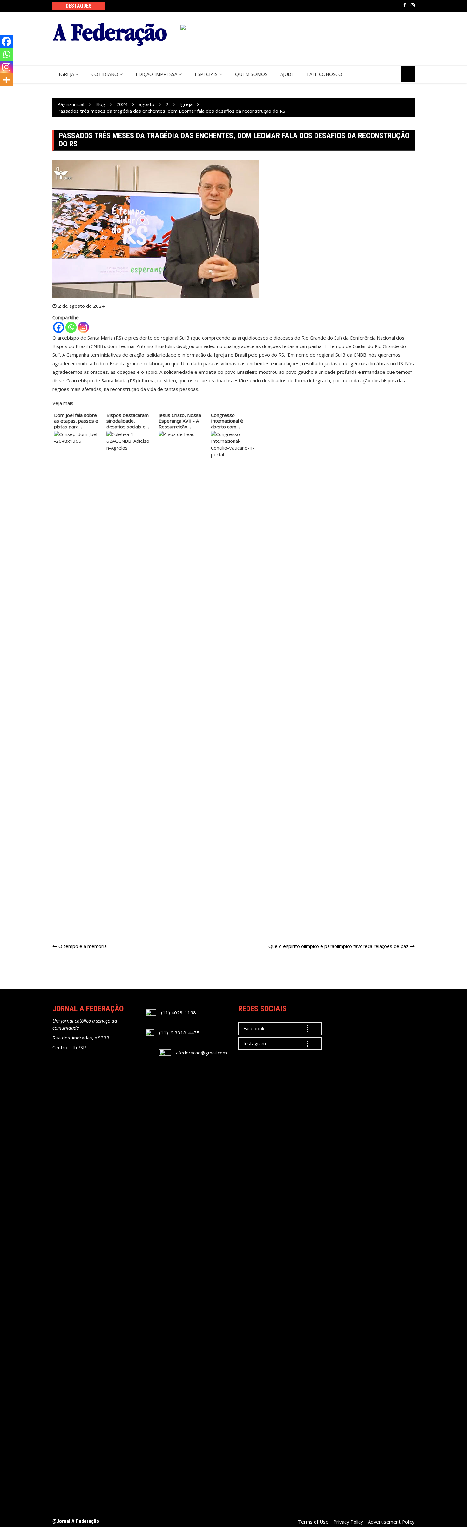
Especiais (206, 74)
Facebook (404, 5)
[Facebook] (58, 327)
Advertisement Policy (391, 1521)
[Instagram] (83, 327)
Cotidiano (104, 74)
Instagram (413, 5)
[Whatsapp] (71, 327)
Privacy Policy (348, 1521)
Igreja (66, 74)
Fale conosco (324, 74)
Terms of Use (313, 1521)
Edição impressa (156, 74)
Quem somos (251, 74)
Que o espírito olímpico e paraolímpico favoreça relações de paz (338, 946)
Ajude (287, 74)
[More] (6, 79)
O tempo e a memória (82, 946)
